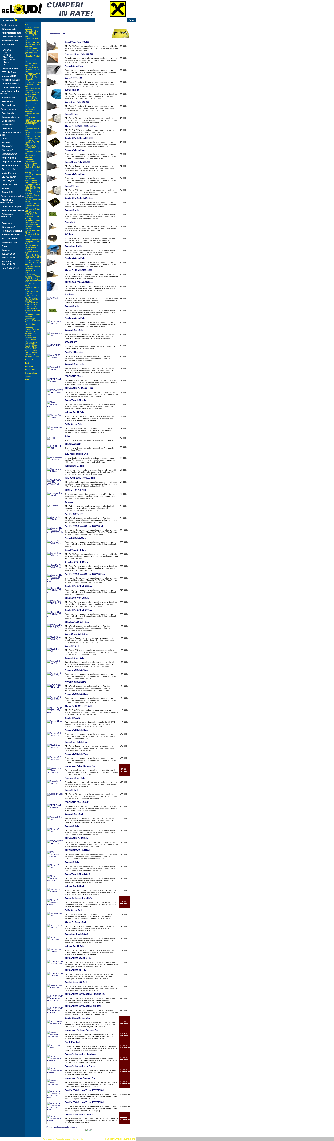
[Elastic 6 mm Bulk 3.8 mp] (55, 747)
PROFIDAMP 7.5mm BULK (30, 248)
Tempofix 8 (30, 79)
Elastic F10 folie (32, 67)
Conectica (7, 128)
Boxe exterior (8, 121)
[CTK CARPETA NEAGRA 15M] (55, 963)
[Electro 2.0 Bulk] (55, 867)
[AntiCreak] (52, 298)
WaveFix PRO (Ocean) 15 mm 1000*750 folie (31, 163)
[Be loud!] (22, 17)
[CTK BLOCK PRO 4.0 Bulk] (55, 603)
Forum (5, 246)
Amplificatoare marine (13, 210)
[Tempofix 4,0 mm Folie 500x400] (52, 63)
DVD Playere (8, 181)
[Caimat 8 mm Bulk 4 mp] (55, 555)
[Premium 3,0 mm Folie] (52, 267)
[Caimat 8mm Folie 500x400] (52, 51)
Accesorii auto (9, 105)
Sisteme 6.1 (7, 150)
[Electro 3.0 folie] (52, 315)
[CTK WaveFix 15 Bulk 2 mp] (55, 627)
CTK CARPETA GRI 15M (31, 292)
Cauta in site (78, 1139)
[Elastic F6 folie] (54, 123)
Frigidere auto (8, 97)
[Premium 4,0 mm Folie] (55, 323)
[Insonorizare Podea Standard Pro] (55, 1084)
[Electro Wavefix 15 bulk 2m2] (55, 880)
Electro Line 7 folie (33, 83)
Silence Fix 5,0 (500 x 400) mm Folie (31, 52)
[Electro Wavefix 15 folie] (55, 406)
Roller (28, 134)
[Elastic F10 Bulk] (55, 651)
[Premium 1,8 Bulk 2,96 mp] (55, 735)
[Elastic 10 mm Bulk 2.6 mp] (55, 639)
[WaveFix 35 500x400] (55, 519)
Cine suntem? (8, 227)
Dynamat (7, 50)
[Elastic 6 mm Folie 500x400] (55, 111)
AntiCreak (30, 96)
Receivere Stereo (10, 165)
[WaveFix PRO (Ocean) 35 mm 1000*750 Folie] (55, 581)
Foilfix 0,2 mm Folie (33, 132)
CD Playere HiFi (9, 184)
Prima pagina (48, 1139)
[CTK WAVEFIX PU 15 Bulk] (55, 843)
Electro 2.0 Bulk (32, 261)
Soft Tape (30, 81)
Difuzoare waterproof (12, 206)
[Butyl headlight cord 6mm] (55, 459)
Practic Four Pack (33, 330)
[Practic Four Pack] (55, 1047)
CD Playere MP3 (10, 68)
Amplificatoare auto (11, 33)
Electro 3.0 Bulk (32, 255)
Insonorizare (8, 44)
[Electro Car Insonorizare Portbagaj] (55, 1060)
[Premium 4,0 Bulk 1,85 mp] (55, 675)
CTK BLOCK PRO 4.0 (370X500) (32, 93)
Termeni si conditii (63, 1139)
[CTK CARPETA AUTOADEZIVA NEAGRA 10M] (55, 1001)
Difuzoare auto (9, 29)
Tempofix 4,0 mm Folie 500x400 (32, 32)
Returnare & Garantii (12, 231)
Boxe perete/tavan (11, 117)
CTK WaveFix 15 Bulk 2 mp (32, 197)
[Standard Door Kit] (55, 723)
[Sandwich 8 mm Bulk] (55, 663)
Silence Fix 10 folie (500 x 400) (33, 89)
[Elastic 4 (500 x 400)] (52, 87)
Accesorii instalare (11, 80)
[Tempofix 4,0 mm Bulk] (55, 783)
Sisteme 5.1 (7, 146)
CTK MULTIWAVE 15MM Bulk (32, 267)
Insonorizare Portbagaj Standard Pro (33, 320)
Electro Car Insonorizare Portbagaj (30, 326)
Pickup (5, 188)
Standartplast (9, 59)
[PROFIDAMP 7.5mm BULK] (55, 807)
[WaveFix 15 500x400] (55, 357)
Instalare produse (10, 238)
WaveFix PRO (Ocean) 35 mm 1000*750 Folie (31, 180)
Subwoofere (8, 125)
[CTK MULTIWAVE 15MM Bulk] (55, 856)
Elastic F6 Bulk (32, 245)
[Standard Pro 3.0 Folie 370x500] (54, 207)
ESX (5, 52)
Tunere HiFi (7, 192)
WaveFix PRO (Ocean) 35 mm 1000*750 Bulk (31, 345)
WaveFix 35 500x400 (30, 156)
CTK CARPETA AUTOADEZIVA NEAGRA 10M (31, 305)
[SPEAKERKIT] (54, 345)
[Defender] (52, 506)
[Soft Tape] (52, 243)
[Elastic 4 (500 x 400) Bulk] (55, 987)
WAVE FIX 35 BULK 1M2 (31, 214)
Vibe (5, 64)
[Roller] (51, 438)
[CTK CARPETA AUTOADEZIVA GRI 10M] (55, 1013)
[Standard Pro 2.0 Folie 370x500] (54, 147)
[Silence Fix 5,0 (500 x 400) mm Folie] (52, 135)
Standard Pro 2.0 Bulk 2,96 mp (32, 193)
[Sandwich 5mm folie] (55, 335)
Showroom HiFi (9, 242)
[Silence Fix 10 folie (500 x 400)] (54, 279)
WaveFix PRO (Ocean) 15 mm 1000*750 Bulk (31, 351)
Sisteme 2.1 (7, 142)
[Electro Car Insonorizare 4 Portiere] (55, 1072)
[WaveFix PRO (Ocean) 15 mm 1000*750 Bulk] (55, 1097)
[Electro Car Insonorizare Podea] (55, 1120)
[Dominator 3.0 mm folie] (55, 495)
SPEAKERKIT (31, 108)
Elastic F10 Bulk (32, 203)
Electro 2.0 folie (32, 77)
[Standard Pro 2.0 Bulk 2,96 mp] (55, 616)
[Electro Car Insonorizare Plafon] (55, 904)
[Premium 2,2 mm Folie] (52, 183)
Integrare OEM (9, 76)
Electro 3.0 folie (32, 98)
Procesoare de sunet (12, 36)
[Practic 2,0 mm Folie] (55, 75)
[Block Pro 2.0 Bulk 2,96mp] (55, 567)
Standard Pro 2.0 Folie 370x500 (32, 57)
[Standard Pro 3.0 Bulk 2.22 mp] (55, 592)
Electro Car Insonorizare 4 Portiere (30, 333)
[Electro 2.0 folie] (52, 219)
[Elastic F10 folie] (54, 195)
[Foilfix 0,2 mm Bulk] (55, 915)
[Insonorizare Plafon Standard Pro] (55, 772)
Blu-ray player (9, 177)
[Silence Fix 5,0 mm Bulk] (55, 927)
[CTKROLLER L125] (55, 448)
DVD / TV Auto (9, 72)
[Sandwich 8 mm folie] (55, 369)
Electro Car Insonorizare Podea (33, 355)
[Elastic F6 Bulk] (55, 794)
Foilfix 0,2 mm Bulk (33, 278)
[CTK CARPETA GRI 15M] (55, 975)
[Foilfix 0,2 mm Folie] (55, 429)
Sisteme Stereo (9, 154)
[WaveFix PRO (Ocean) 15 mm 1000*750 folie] (55, 532)
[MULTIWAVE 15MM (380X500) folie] (55, 484)
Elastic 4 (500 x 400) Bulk (31, 300)
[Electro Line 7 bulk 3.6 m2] (55, 939)
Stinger (6, 62)
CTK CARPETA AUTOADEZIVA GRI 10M (33, 310)
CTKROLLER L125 (33, 136)
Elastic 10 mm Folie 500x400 (31, 64)
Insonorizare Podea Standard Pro (31, 339)
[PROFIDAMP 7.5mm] (55, 381)
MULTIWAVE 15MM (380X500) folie (32, 148)
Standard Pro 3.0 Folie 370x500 (32, 74)
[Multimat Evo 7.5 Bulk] (55, 891)
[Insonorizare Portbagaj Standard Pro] (55, 1036)
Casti (4, 138)
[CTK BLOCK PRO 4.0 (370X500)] (52, 291)
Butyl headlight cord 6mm (31, 139)
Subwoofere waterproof (7, 215)
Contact (6, 250)
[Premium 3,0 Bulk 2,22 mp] (55, 699)
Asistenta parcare (11, 83)
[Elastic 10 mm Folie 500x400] (55, 171)
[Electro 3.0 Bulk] (55, 831)
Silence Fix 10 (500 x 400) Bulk (31, 223)
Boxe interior (8, 113)
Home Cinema (9, 158)
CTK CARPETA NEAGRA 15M (31, 296)
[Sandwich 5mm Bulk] (55, 819)
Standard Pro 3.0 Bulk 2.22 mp (32, 185)
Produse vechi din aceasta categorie (61, 1127)
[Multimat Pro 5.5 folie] (55, 417)
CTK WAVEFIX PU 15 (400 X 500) (33, 122)
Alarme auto (8, 101)
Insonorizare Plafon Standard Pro (33, 239)
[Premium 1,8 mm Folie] (52, 159)
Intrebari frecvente (11, 235)
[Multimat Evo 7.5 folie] (55, 471)
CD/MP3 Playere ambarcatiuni (9, 201)
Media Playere (9, 173)
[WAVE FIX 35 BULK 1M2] (55, 687)
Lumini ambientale (11, 87)
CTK (5, 47)
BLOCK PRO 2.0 (32, 43)
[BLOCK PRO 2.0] (54, 99)
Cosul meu (8, 20)
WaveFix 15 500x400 (30, 110)
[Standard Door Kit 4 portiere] (55, 1023)
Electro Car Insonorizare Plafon (32, 275)
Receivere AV (8, 169)
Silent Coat (8, 57)
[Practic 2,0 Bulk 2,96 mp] (55, 543)
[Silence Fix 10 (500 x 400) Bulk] (55, 712)
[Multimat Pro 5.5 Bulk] (55, 951)
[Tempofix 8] (52, 231)
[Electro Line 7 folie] (54, 255)
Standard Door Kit (33, 221)
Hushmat (7, 55)
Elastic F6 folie (32, 48)
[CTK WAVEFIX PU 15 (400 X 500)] (55, 394)
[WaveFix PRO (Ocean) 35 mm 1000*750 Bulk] (55, 1109)
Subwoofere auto (10, 40)
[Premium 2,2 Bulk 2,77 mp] (55, 759)
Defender (29, 159)
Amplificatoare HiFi (11, 161)
